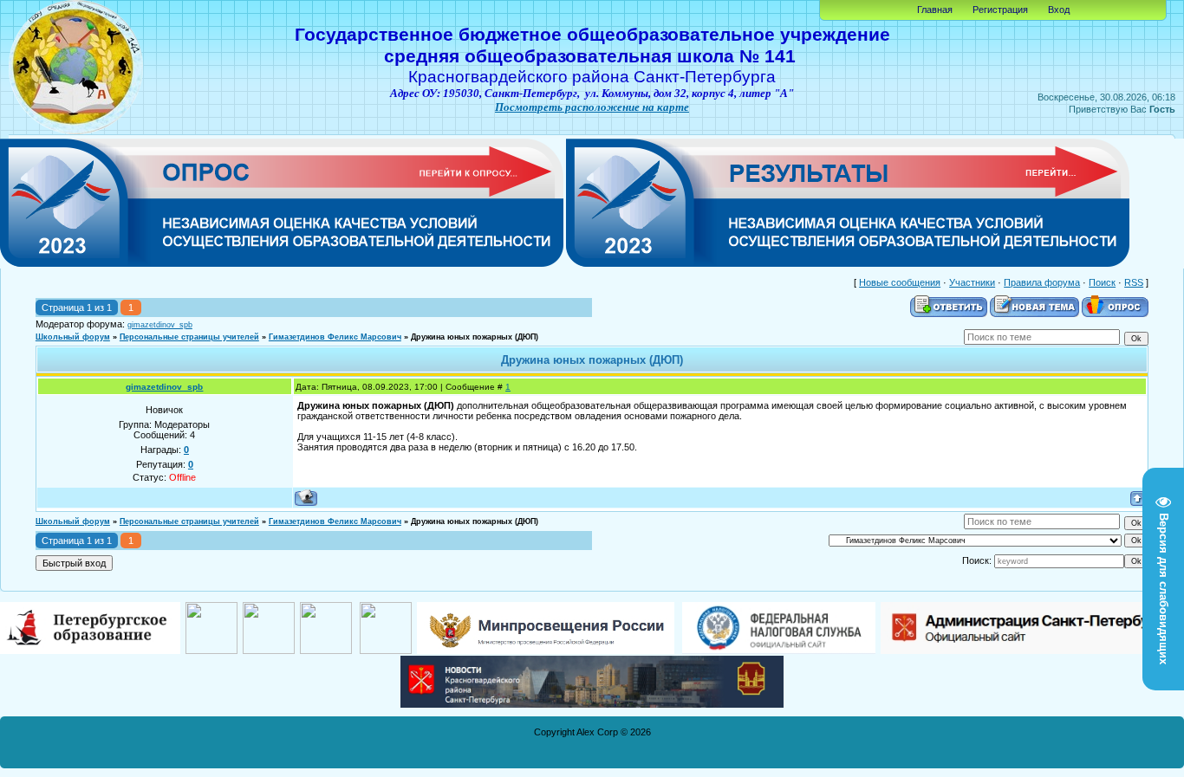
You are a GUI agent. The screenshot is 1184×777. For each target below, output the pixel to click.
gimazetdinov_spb (159, 325)
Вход (1059, 9)
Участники (972, 282)
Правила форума (1042, 282)
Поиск (1102, 282)
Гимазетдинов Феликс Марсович (335, 337)
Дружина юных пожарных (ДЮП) (474, 337)
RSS (1133, 282)
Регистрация (1000, 9)
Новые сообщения (899, 282)
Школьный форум (73, 337)
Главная (935, 9)
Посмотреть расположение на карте (592, 106)
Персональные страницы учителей (189, 337)
